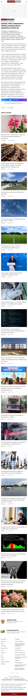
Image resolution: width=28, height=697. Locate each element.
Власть (2, 643)
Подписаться (15, 99)
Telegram (17, 673)
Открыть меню (1, 1)
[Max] (12, 108)
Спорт (2, 650)
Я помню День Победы (20, 654)
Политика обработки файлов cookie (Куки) (19, 669)
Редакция (17, 660)
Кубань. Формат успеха (20, 652)
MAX (22, 103)
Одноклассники (14, 673)
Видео (2, 657)
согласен (14, 694)
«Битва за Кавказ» (19, 641)
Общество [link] (3, 196)
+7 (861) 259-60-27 (7, 680)
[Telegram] (9, 108)
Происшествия (4, 648)
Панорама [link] (3, 140)
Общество (4, 19)
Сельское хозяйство (5, 661)
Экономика (3, 645)
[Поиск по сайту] (26, 1)
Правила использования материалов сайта (20, 665)
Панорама (17, 639)
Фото (2, 654)
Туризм (2, 659)
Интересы (3, 663)
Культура (3, 652)
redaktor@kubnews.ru (20, 680)
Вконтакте (11, 673)
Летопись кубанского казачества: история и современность (20, 644)
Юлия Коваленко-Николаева (7, 21)
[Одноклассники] (6, 108)
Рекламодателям (19, 662)
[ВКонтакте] (4, 108)
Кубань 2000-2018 (19, 650)
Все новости (3, 639)
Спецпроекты (18, 648)
